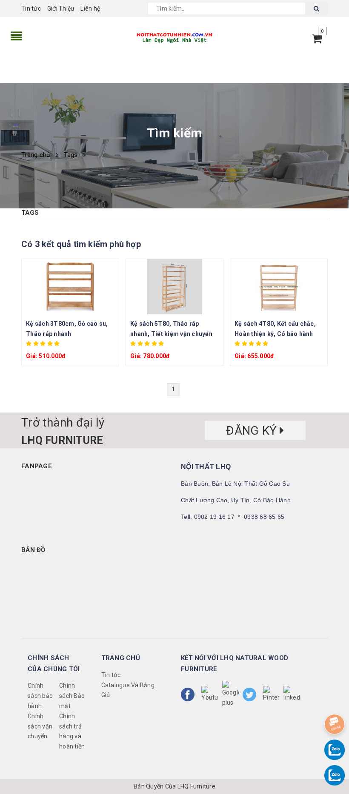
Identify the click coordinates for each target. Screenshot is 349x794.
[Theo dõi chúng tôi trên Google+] (230, 694)
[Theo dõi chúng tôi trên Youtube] (209, 694)
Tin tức (31, 8)
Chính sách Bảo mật (72, 695)
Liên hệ (90, 8)
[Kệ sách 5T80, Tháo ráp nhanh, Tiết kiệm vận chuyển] (174, 286)
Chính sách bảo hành (40, 695)
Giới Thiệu (60, 8)
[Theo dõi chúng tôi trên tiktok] (291, 694)
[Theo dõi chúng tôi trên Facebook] (189, 694)
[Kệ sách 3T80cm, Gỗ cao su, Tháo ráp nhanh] (70, 286)
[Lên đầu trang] (334, 700)
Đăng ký (253, 431)
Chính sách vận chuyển (40, 726)
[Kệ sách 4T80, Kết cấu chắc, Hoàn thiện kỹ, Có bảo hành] (278, 286)
